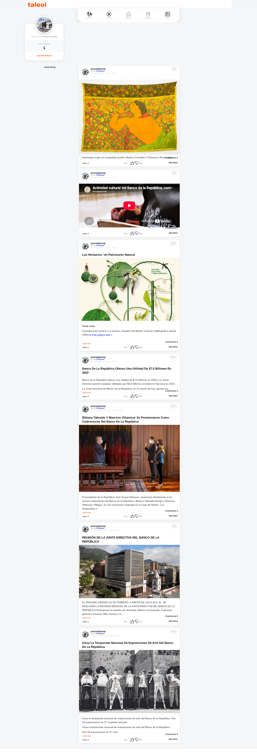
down (137, 163)
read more (86, 343)
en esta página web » (100, 334)
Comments (170, 158)
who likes (173, 162)
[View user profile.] (44, 25)
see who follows (44, 56)
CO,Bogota (100, 71)
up (133, 163)
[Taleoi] (37, 4)
